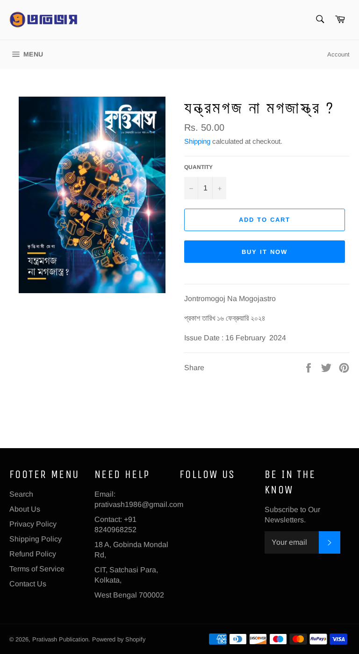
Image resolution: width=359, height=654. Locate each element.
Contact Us (27, 584)
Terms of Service (37, 569)
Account (338, 54)
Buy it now (264, 251)
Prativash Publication (60, 639)
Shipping (197, 141)
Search (21, 494)
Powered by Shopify (118, 639)
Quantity (198, 167)
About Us (24, 509)
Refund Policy (32, 554)
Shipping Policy (35, 539)
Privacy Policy (33, 524)
